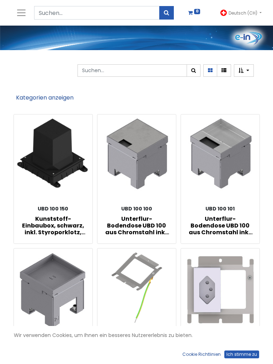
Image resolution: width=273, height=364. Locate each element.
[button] (244, 70)
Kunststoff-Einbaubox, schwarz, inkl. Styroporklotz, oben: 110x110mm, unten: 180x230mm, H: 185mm (53, 225)
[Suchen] (166, 13)
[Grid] (210, 70)
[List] (224, 70)
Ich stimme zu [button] (241, 354)
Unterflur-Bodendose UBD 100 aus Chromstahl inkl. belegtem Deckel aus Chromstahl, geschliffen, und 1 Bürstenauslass (136, 225)
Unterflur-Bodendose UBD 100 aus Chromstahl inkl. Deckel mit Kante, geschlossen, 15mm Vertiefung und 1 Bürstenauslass (220, 225)
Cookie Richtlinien (201, 354)
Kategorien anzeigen (45, 97)
